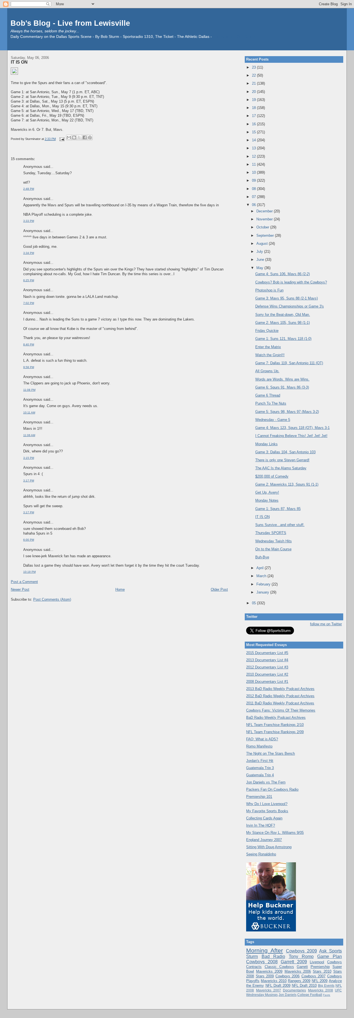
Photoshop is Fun (269, 290)
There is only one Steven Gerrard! (282, 460)
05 (254, 603)
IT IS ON (19, 61)
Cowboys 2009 (301, 951)
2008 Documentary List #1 (267, 681)
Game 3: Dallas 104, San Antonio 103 (285, 452)
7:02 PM (28, 302)
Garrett (302, 967)
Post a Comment (24, 582)
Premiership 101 (259, 797)
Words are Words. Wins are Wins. (282, 379)
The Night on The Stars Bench (270, 753)
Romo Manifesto (259, 746)
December (265, 211)
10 (254, 172)
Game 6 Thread (267, 395)
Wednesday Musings (262, 994)
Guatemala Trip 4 (260, 775)
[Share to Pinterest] (90, 137)
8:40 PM (28, 344)
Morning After (264, 950)
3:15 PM (28, 457)
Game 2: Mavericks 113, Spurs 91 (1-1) (286, 484)
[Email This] (69, 137)
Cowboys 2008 (262, 961)
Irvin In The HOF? (260, 825)
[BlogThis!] (74, 137)
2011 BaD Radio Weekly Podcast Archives (280, 703)
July (260, 251)
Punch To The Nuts (270, 403)
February (264, 584)
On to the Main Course (273, 549)
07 (254, 197)
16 (254, 124)
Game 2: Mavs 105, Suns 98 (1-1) (282, 323)
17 (254, 116)
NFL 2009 (319, 981)
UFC (338, 990)
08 (254, 189)
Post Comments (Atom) (52, 599)
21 (254, 83)
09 (254, 180)
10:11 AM (29, 412)
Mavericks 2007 (268, 990)
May (260, 268)
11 (254, 164)
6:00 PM (28, 539)
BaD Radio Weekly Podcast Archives (276, 717)
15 (254, 132)
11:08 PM (29, 389)
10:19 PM (29, 571)
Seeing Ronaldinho (261, 854)
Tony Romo (301, 956)
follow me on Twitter (326, 624)
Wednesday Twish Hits (273, 541)
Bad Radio (273, 956)
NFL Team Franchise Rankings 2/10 (275, 725)
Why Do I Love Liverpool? (266, 804)
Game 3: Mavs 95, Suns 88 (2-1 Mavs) (286, 298)
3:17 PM (28, 480)
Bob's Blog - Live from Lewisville (70, 23)
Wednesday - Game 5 (272, 420)
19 (254, 100)
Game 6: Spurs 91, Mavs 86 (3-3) (282, 387)
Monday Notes (266, 500)
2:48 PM (28, 188)
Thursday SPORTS (270, 533)
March (261, 576)
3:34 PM (28, 252)
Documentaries (294, 990)
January (263, 592)
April (260, 568)
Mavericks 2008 (320, 990)
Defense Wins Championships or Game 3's (289, 306)
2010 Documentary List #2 (267, 674)
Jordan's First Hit (259, 761)
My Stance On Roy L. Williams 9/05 (275, 832)
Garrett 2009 (294, 961)
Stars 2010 (322, 971)
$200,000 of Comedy (271, 476)
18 (254, 108)
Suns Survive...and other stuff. (279, 525)
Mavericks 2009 (269, 971)
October (263, 227)
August (262, 243)
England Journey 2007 (264, 840)
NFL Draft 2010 (304, 985)
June (260, 259)
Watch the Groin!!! (270, 355)
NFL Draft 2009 (278, 985)
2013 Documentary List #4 (267, 660)
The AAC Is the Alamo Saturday (280, 468)
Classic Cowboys (279, 967)
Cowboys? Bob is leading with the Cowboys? (291, 282)
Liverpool (317, 962)
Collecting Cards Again (264, 818)
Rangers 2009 (299, 981)
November (265, 219)
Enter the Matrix (268, 347)
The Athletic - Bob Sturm (234, 37)
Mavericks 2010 (274, 981)
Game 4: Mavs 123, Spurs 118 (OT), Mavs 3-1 (292, 428)
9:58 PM (28, 367)
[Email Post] (61, 138)
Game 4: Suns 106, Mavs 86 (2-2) (282, 274)
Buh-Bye (262, 557)
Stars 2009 (265, 976)
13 (254, 148)
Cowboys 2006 (287, 976)
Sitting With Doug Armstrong (268, 847)
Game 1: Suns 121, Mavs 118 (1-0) (283, 339)
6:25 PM (28, 280)
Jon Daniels (287, 994)
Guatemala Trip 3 (260, 768)
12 (254, 156)
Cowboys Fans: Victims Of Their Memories (280, 710)
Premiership (320, 967)
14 (254, 140)
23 (254, 67)
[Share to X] (79, 137)
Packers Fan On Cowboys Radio (272, 789)
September (265, 235)
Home (120, 589)
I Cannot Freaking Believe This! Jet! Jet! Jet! (291, 436)
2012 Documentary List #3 (267, 667)
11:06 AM (29, 435)
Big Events (326, 985)
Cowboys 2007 (313, 976)
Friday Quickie (266, 331)
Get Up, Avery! (267, 492)
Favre (326, 994)
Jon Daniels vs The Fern (265, 782)
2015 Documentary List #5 (267, 653)
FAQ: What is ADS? (262, 739)
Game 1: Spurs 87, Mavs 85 (278, 509)
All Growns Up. (267, 371)
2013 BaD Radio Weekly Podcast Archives (280, 689)
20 (254, 92)
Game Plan (329, 956)
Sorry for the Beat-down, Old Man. (282, 315)
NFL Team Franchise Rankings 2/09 (275, 732)
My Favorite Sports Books (267, 811)
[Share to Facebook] (84, 137)
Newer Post (20, 589)
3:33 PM (28, 220)
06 (254, 205)
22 (254, 75)
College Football (309, 994)
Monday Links (266, 444)
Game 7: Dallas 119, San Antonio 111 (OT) (289, 363)
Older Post (219, 589)
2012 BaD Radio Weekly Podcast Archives (280, 696)
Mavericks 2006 (298, 971)
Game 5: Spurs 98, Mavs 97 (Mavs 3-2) (287, 412)
